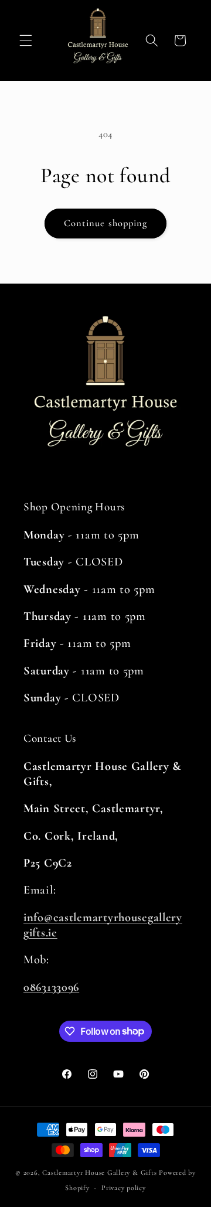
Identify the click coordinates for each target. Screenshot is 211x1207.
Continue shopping (106, 223)
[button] (26, 40)
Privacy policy (123, 1188)
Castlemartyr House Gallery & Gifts (99, 1172)
